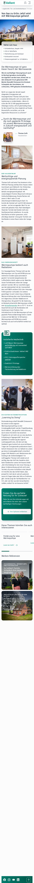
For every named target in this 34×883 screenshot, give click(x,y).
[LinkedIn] (18, 881)
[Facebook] (4, 881)
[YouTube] (13, 881)
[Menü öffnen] (29, 3)
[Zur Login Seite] (25, 2)
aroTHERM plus (10, 345)
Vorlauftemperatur (11, 305)
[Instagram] (9, 881)
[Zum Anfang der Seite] (28, 880)
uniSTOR (8, 360)
